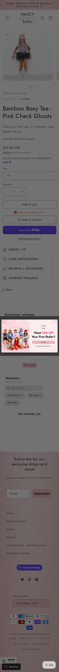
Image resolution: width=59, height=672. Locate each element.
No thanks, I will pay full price (43, 346)
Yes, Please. (44, 342)
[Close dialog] (55, 321)
